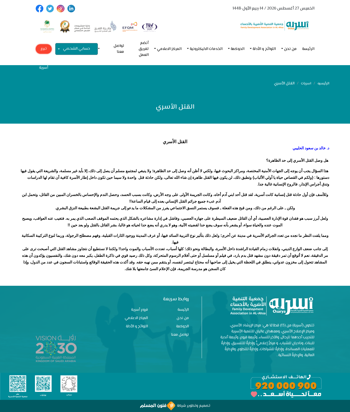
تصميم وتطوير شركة (192, 406)
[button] (101, 49)
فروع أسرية (139, 310)
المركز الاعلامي (169, 49)
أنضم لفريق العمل (143, 49)
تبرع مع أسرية (43, 50)
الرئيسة (308, 49)
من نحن (290, 49)
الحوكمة (237, 49)
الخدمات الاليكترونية (206, 49)
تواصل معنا (119, 49)
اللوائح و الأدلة (264, 49)
